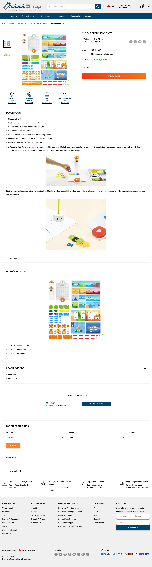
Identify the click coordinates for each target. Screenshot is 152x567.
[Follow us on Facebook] (56, 554)
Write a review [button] (96, 404)
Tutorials (97, 519)
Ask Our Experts (47, 103)
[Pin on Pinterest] (135, 41)
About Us (34, 508)
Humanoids (46, 16)
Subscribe (133, 528)
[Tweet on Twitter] (140, 41)
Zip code (131, 432)
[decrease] (93, 67)
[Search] (98, 6)
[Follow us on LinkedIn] (83, 554)
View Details (12, 103)
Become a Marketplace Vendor (70, 512)
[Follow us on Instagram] (65, 554)
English (32, 550)
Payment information (10, 530)
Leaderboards (99, 523)
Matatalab (86, 39)
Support (88, 16)
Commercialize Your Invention (70, 526)
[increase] (108, 67)
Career (34, 512)
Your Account (7, 508)
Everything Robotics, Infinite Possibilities (16, 559)
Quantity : (86, 67)
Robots (11, 23)
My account (124, 8)
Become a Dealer (65, 515)
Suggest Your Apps (65, 523)
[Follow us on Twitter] (60, 554)
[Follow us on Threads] (87, 554)
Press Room (36, 523)
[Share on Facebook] (131, 41)
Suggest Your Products (67, 519)
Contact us (6, 534)
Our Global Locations (9, 550)
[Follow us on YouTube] (74, 554)
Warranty (5, 526)
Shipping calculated (98, 54)
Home (4, 23)
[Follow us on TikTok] (78, 554)
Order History (7, 512)
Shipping (5, 515)
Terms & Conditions (38, 515)
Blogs (96, 512)
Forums (97, 508)
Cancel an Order (8, 523)
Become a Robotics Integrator (69, 508)
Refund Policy (10, 458)
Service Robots (28, 16)
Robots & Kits (22, 23)
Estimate (13, 445)
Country (9, 432)
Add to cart (114, 76)
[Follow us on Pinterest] (69, 554)
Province (70, 432)
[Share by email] (144, 41)
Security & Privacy (38, 519)
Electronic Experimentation (38, 23)
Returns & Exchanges (10, 519)
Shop (12, 16)
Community (75, 16)
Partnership (61, 16)
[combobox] (71, 6)
